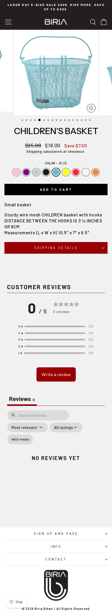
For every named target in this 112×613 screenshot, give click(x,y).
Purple (26, 172)
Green (36, 172)
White (86, 172)
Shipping (34, 151)
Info (56, 546)
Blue (56, 172)
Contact (56, 559)
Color (56, 163)
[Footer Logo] (56, 585)
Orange (95, 172)
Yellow (66, 172)
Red (76, 172)
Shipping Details (56, 248)
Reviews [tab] (22, 398)
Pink (16, 172)
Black (46, 172)
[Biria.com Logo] (56, 22)
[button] (56, 326)
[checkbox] (20, 439)
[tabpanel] (56, 462)
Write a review (56, 374)
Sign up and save (56, 533)
